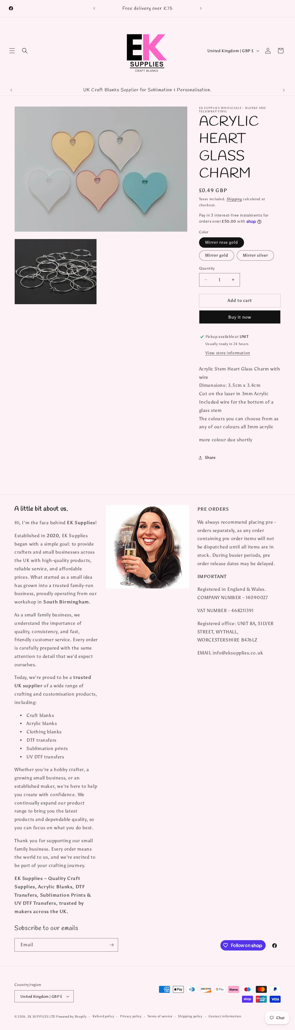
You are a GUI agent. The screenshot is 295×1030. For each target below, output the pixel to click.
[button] (12, 50)
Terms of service (160, 1016)
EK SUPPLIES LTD (42, 1016)
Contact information (225, 1016)
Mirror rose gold (221, 242)
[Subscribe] (111, 945)
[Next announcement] (200, 8)
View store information (227, 353)
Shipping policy (190, 1016)
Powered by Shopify (71, 1016)
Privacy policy (131, 1016)
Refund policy (103, 1016)
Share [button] (210, 457)
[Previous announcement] (94, 8)
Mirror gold (216, 255)
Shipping (234, 199)
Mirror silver (255, 255)
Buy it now (239, 317)
